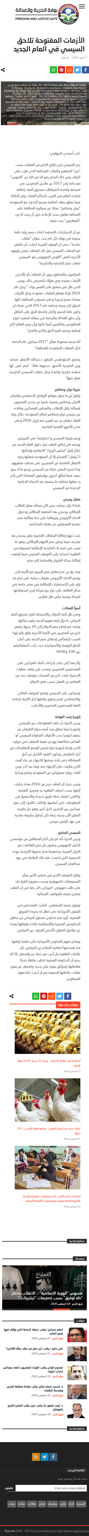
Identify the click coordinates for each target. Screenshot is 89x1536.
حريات (11, 1503)
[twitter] (77, 69)
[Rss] (36, 1457)
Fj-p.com (10, 1531)
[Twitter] (45, 1457)
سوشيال (52, 1503)
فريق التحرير (77, 1303)
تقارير (63, 1503)
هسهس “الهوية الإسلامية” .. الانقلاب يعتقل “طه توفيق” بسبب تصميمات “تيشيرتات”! (47, 1295)
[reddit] (69, 69)
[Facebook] (53, 1457)
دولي (42, 1503)
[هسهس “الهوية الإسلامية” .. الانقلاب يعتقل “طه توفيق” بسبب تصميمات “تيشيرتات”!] (44, 1287)
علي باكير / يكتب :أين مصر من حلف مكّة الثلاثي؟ (34, 1348)
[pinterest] (61, 69)
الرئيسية (81, 1503)
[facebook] (85, 69)
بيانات (21, 1503)
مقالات (32, 1503)
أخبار (63, 57)
